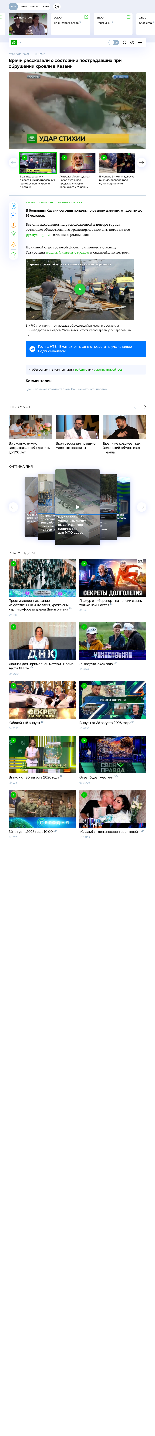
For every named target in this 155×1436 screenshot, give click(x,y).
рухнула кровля (39, 234)
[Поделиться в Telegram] (13, 206)
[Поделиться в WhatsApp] (13, 234)
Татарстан (46, 202)
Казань (30, 202)
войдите (81, 369)
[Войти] (132, 42)
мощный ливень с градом (67, 252)
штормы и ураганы (70, 202)
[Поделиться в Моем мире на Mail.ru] (13, 244)
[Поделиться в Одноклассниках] (13, 225)
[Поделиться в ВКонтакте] (13, 215)
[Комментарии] (13, 255)
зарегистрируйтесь (108, 369)
